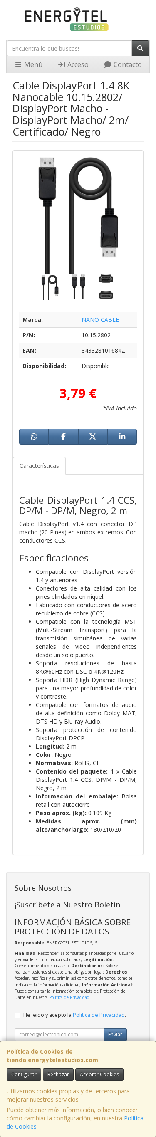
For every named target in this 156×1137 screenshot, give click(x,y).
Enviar (115, 1034)
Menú (32, 64)
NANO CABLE (100, 320)
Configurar (24, 1074)
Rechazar (58, 1074)
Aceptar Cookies (99, 1074)
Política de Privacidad (69, 997)
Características (39, 466)
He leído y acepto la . (74, 1014)
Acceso (77, 64)
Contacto (127, 64)
